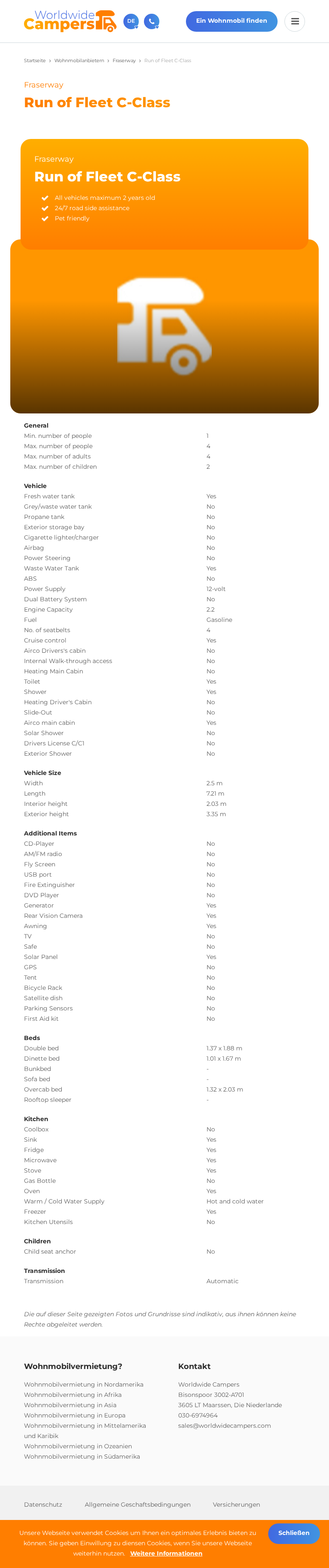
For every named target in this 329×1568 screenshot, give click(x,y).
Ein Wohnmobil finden (231, 20)
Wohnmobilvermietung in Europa (75, 1415)
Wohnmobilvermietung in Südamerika (82, 1456)
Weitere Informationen (166, 1553)
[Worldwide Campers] (70, 20)
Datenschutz (43, 1504)
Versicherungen (236, 1504)
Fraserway (124, 60)
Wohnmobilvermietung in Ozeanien (78, 1446)
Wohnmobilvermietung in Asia (70, 1405)
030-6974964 (198, 1415)
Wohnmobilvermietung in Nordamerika (84, 1384)
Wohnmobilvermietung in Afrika (73, 1395)
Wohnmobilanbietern (79, 60)
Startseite (35, 60)
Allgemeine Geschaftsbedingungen (138, 1504)
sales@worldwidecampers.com (224, 1425)
